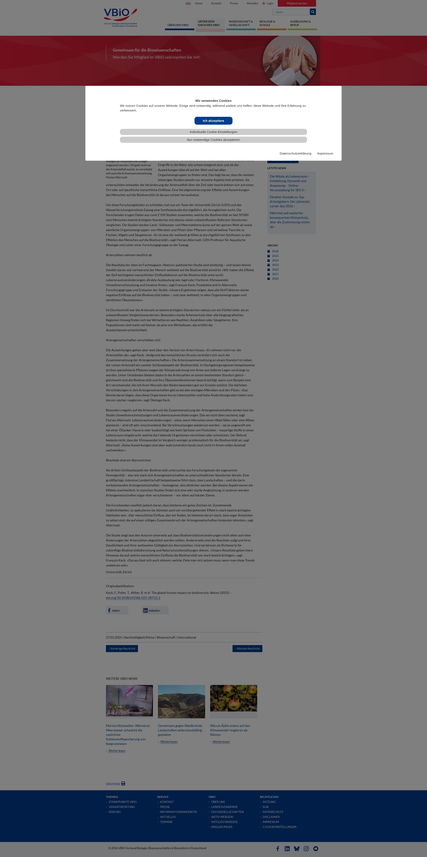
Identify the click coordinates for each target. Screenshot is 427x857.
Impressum (325, 153)
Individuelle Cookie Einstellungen (213, 132)
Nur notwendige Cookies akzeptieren (213, 139)
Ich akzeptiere (213, 120)
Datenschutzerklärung (295, 153)
